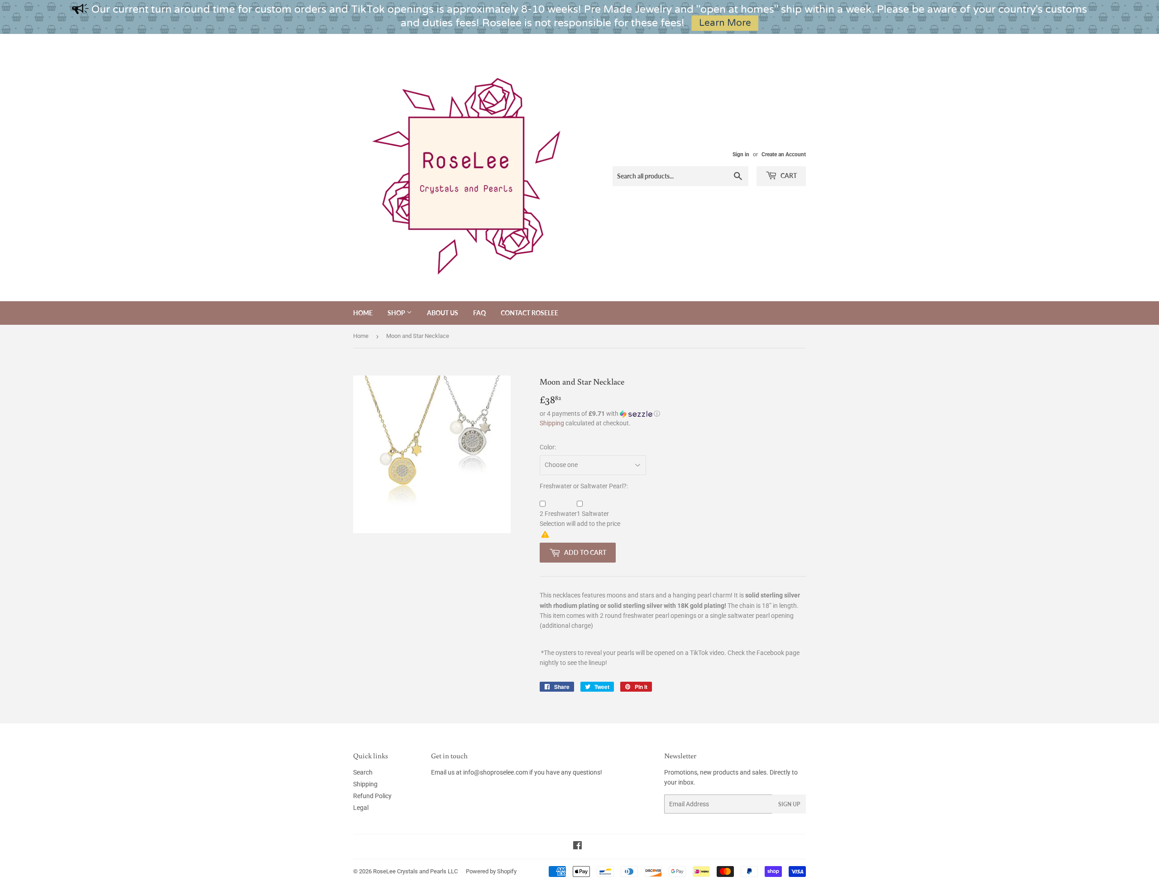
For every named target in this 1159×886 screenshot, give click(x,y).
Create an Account (783, 154)
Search (363, 772)
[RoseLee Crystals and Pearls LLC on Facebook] (577, 846)
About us (442, 313)
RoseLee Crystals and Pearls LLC (415, 871)
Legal (361, 807)
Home (363, 313)
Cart (788, 175)
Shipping (552, 423)
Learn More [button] (725, 23)
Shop (397, 313)
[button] (673, 413)
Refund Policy (372, 795)
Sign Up (789, 804)
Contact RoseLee (529, 313)
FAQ (479, 313)
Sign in (741, 154)
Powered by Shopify (491, 871)
